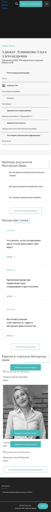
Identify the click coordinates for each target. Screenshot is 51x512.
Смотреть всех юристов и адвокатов (25, 469)
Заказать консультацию (30, 4)
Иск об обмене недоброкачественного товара (27, 174)
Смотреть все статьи (25, 347)
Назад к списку (8, 45)
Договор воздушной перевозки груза (26, 186)
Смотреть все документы (25, 210)
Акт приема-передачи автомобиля (25, 197)
